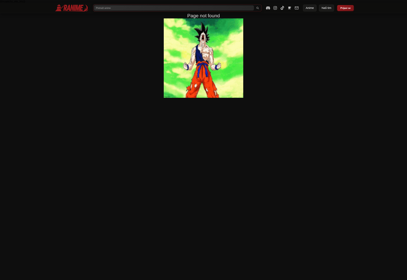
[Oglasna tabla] (297, 8)
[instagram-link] (275, 8)
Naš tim (326, 8)
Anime (310, 8)
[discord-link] (268, 8)
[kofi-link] (289, 8)
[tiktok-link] (282, 8)
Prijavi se (345, 8)
